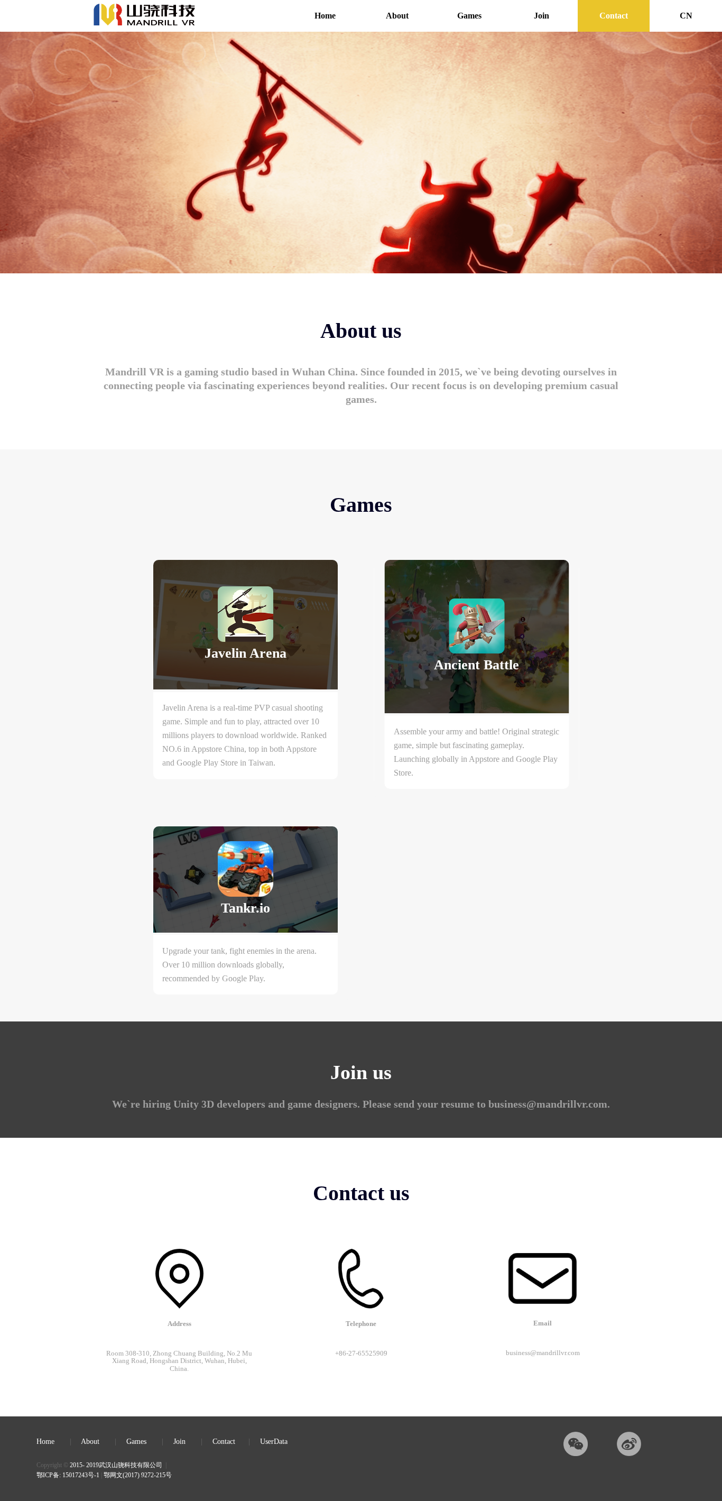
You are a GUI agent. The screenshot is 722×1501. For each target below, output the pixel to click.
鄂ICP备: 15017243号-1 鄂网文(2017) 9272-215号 (104, 1475)
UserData (274, 1441)
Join (541, 15)
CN (686, 15)
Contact (613, 15)
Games (469, 15)
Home (325, 15)
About (397, 15)
